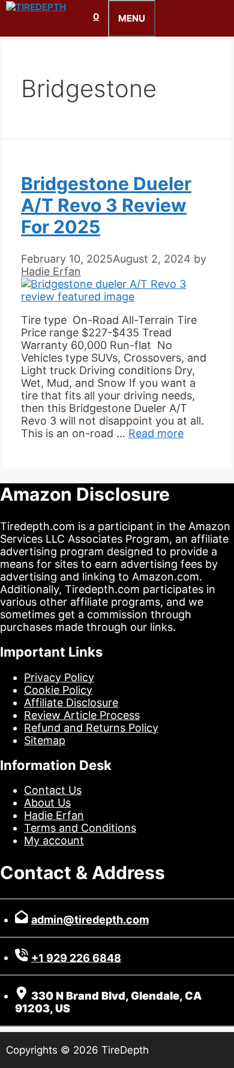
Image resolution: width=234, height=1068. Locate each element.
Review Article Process (82, 715)
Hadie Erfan (54, 815)
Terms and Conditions (80, 828)
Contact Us (53, 790)
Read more (156, 433)
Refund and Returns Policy (91, 727)
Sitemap (44, 740)
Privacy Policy (59, 677)
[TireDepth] (36, 7)
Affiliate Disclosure (71, 702)
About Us (47, 802)
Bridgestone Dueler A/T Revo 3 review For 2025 (106, 205)
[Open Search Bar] (75, 16)
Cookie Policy (58, 690)
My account (54, 840)
